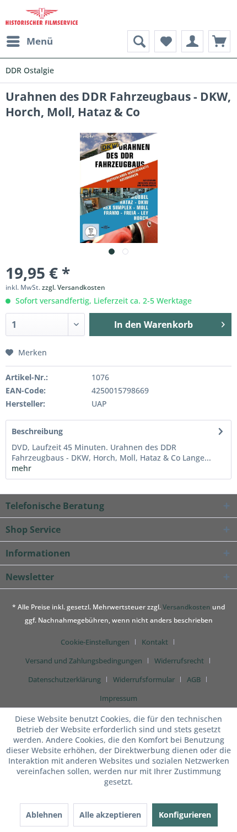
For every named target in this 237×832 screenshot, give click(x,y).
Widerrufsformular (144, 679)
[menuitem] (29, 41)
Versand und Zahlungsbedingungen (83, 661)
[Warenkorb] (219, 41)
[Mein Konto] (192, 41)
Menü (39, 41)
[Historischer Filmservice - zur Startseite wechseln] (42, 15)
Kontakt (155, 642)
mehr (21, 468)
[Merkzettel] (165, 41)
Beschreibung (37, 431)
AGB (194, 679)
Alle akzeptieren (110, 814)
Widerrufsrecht (179, 661)
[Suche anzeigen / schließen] (138, 41)
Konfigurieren (185, 814)
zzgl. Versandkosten (73, 287)
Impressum (118, 698)
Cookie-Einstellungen (95, 642)
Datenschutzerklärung (64, 679)
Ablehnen (44, 814)
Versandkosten (187, 607)
